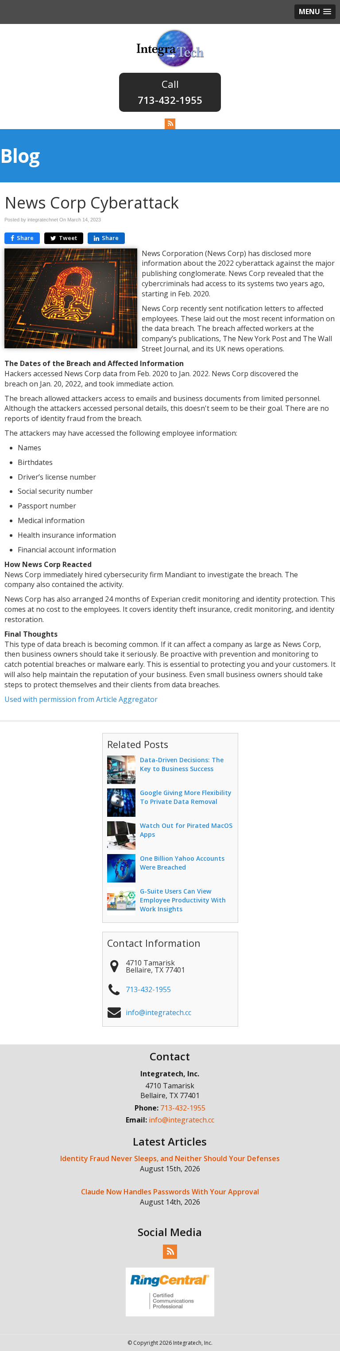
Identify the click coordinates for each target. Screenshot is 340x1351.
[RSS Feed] (170, 123)
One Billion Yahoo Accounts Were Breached (182, 862)
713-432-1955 (170, 99)
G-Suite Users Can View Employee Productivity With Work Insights (183, 900)
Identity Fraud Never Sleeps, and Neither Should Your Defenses (170, 1158)
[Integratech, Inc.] (170, 47)
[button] (315, 11)
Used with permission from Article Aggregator (81, 699)
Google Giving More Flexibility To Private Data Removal (186, 797)
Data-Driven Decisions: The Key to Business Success (182, 764)
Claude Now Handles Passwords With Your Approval (170, 1192)
